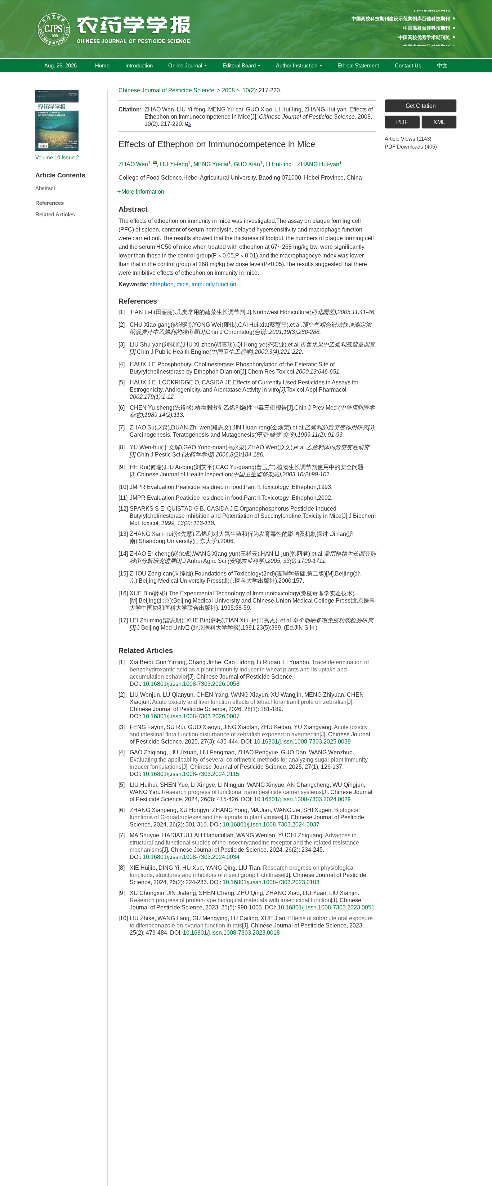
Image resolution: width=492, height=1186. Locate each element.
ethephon (161, 284)
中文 (442, 65)
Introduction (139, 65)
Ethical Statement (358, 65)
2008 (228, 90)
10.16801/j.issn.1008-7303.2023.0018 (231, 933)
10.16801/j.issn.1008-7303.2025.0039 (302, 742)
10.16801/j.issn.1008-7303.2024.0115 (191, 774)
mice (182, 284)
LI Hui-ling (278, 164)
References (49, 203)
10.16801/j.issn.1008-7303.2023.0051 (326, 907)
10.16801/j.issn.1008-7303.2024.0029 (302, 799)
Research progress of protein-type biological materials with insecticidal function (230, 900)
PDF (402, 122)
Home (102, 65)
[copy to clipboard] (187, 124)
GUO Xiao (247, 164)
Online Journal (185, 65)
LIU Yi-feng (174, 164)
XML (439, 122)
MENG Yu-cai (210, 164)
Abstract (45, 188)
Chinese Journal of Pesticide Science (166, 90)
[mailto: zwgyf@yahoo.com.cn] (155, 162)
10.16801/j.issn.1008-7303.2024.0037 (271, 824)
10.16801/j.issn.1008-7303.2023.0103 (271, 882)
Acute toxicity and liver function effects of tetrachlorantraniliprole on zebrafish (249, 702)
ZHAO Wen (133, 164)
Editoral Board (239, 65)
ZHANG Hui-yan (318, 164)
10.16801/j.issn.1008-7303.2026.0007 (191, 716)
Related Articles (55, 214)
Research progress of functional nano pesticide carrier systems (242, 792)
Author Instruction (296, 65)
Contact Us (408, 65)
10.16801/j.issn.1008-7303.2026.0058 (191, 684)
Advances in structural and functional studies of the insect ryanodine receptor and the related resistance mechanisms (244, 842)
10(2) (249, 90)
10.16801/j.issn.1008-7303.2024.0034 (191, 857)
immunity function (214, 284)
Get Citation (421, 106)
